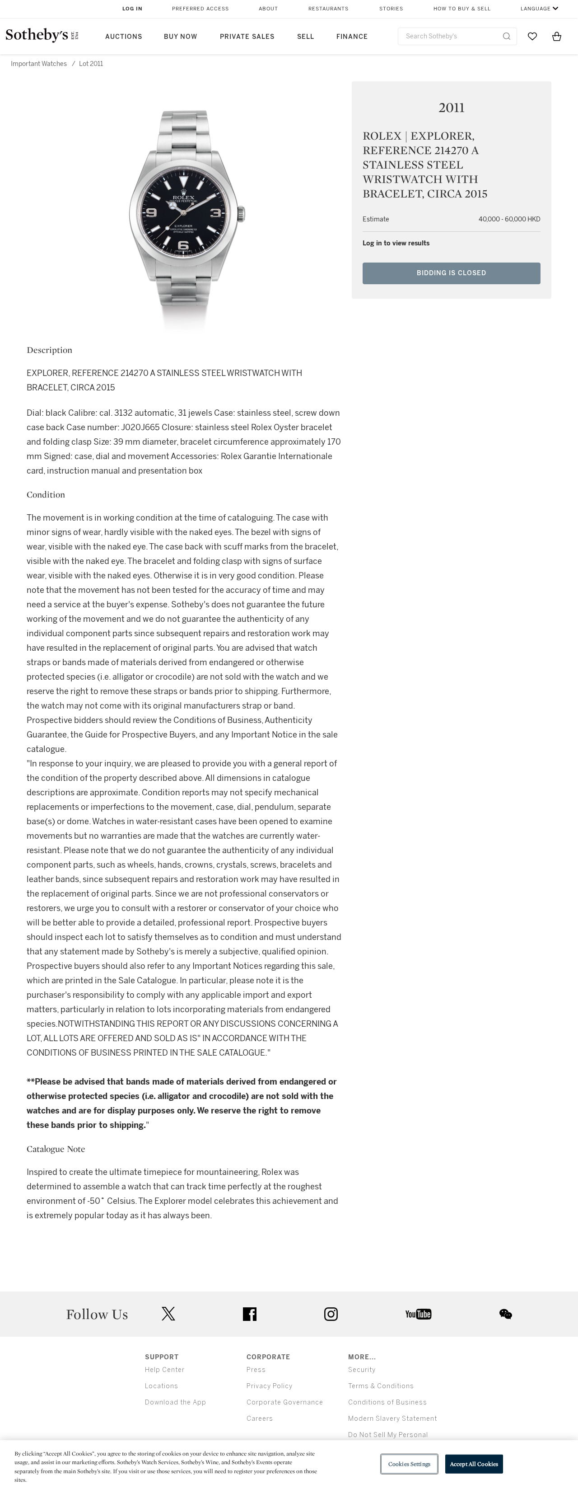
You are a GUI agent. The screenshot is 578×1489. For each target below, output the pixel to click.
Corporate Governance (285, 1402)
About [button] (268, 9)
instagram (331, 1314)
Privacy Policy (270, 1386)
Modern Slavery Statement (392, 1419)
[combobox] (457, 36)
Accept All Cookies (474, 1464)
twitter (168, 1314)
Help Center (165, 1370)
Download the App (175, 1402)
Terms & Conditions (381, 1386)
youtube (419, 1314)
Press (256, 1370)
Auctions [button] (123, 37)
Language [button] (536, 9)
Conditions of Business (387, 1402)
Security (362, 1370)
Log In (132, 9)
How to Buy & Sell (462, 9)
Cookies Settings (409, 1464)
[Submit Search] (506, 36)
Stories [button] (391, 9)
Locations (161, 1386)
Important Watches (39, 64)
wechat (505, 1314)
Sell (305, 37)
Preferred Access (200, 9)
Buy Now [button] (180, 37)
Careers (260, 1419)
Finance (352, 37)
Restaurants (328, 9)
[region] (289, 1464)
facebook (249, 1314)
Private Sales (247, 37)
